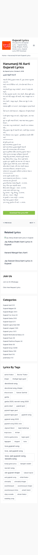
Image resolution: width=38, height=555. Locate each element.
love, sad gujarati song (14, 451)
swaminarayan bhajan (25, 486)
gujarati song (26, 415)
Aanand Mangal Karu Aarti (15, 252)
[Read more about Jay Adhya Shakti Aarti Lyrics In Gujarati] (18, 238)
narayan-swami (25, 464)
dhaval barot (8, 392)
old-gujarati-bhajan (12, 473)
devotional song (11, 384)
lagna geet (25, 437)
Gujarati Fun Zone (9, 315)
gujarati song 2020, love (13, 424)
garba (7, 397)
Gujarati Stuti (7, 354)
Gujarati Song (7, 348)
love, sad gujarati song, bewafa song (15, 457)
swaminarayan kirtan (11, 490)
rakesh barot (28, 473)
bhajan (6, 379)
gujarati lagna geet (11, 415)
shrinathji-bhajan (20, 481)
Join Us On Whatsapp (10, 282)
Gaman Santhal (21, 393)
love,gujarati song (12, 446)
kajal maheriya (23, 428)
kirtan (17, 432)
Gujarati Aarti (7, 305)
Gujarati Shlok (7, 344)
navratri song (9, 468)
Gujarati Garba (8, 318)
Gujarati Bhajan (8, 312)
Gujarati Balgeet (8, 308)
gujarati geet (20, 406)
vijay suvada (8, 494)
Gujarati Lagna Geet (10, 325)
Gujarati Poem (8, 338)
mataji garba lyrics (10, 464)
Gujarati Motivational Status (12, 335)
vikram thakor (21, 494)
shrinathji (7, 481)
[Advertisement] (19, 18)
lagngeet (7, 441)
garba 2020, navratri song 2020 (17, 401)
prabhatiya (6, 358)
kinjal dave (7, 432)
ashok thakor (9, 375)
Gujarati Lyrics (20, 40)
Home (4, 55)
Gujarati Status (8, 351)
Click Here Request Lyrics (11, 287)
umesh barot (26, 490)
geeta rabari (8, 406)
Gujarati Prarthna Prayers (11, 341)
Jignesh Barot (9, 428)
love (25, 441)
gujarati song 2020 (12, 419)
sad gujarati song (10, 477)
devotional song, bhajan (13, 388)
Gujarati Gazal (7, 322)
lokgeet (17, 441)
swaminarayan (9, 486)
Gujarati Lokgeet (8, 328)
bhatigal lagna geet (19, 379)
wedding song (9, 498)
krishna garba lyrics (11, 437)
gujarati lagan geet (11, 410)
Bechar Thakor (22, 375)
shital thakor (24, 477)
